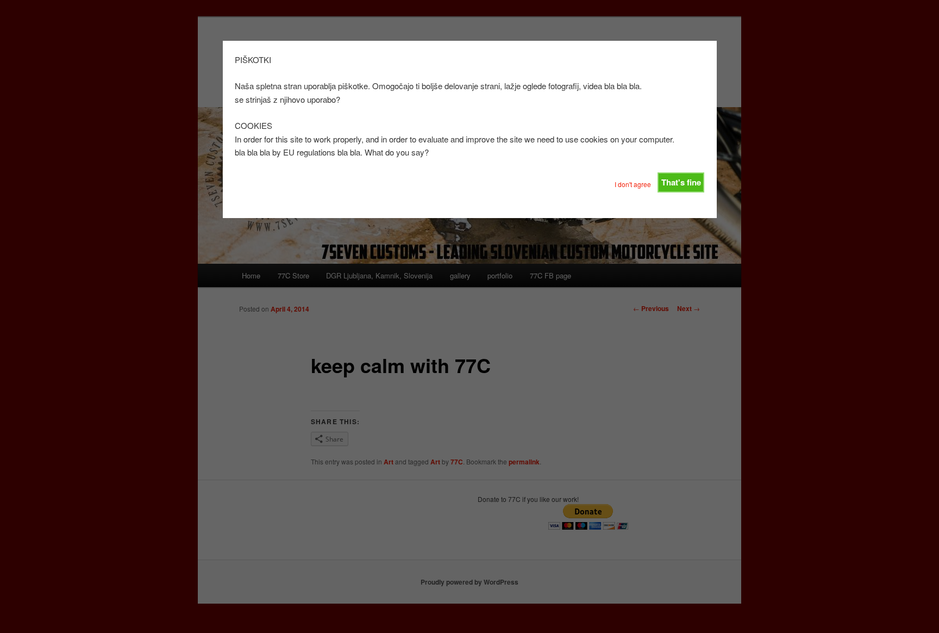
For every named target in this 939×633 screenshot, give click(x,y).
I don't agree (633, 184)
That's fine (681, 182)
